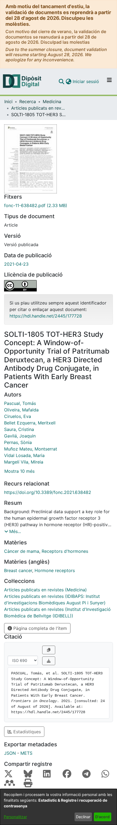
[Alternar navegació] (109, 81)
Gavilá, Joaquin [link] (20, 436)
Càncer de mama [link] (21, 551)
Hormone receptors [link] (55, 570)
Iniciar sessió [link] (86, 81)
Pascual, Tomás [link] (20, 403)
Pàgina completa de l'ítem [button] (39, 628)
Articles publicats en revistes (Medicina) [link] (38, 108)
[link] (58, 205)
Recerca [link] (27, 101)
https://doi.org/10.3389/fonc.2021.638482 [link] (47, 492)
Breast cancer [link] (18, 570)
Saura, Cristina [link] (19, 429)
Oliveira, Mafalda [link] (21, 409)
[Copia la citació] (48, 650)
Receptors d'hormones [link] (65, 551)
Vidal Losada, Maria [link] (24, 455)
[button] (61, 81)
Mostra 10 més (19, 471)
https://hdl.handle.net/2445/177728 (46, 316)
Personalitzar (15, 816)
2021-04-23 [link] (16, 264)
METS (26, 753)
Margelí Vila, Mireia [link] (23, 462)
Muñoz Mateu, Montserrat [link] (30, 449)
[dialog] (58, 807)
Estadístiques (26, 731)
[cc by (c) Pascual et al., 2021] (58, 285)
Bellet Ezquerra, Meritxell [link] (30, 423)
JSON (10, 753)
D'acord (102, 816)
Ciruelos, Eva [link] (17, 416)
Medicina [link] (52, 101)
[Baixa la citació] (48, 660)
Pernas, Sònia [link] (18, 442)
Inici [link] (8, 101)
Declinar (83, 816)
